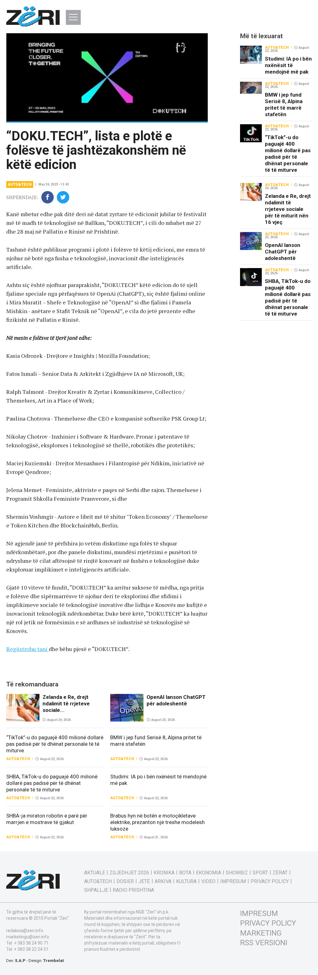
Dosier (125, 881)
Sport (260, 873)
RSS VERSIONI (263, 942)
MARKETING (261, 933)
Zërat (280, 873)
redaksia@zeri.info (24, 930)
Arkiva (163, 881)
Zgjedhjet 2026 (129, 873)
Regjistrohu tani (27, 649)
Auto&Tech (20, 184)
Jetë (144, 881)
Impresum (233, 881)
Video (208, 881)
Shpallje (96, 890)
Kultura (186, 881)
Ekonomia (208, 873)
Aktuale (94, 873)
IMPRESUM (259, 913)
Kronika (164, 873)
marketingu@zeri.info (27, 936)
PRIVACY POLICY (268, 923)
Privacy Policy (270, 881)
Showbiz (237, 873)
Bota (185, 873)
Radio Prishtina (133, 890)
